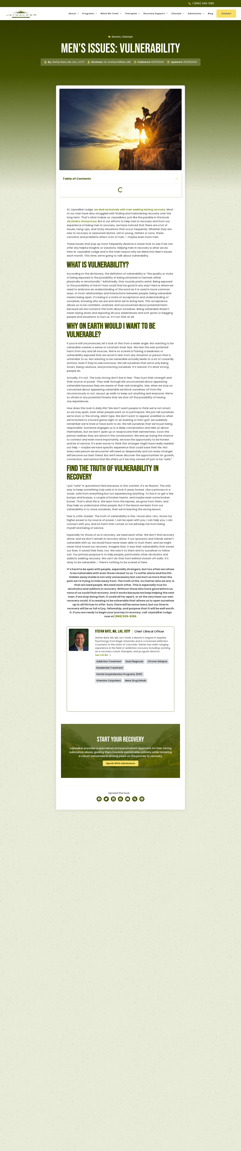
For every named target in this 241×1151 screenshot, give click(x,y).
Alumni (115, 37)
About (72, 13)
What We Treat (109, 13)
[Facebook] (114, 697)
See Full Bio (101, 655)
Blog (210, 13)
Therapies (131, 13)
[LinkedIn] (153, 697)
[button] (176, 178)
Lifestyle (176, 13)
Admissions (194, 13)
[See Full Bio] (110, 655)
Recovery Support (154, 13)
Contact (226, 13)
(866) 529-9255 (125, 616)
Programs (88, 13)
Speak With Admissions (120, 763)
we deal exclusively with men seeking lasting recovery (129, 209)
